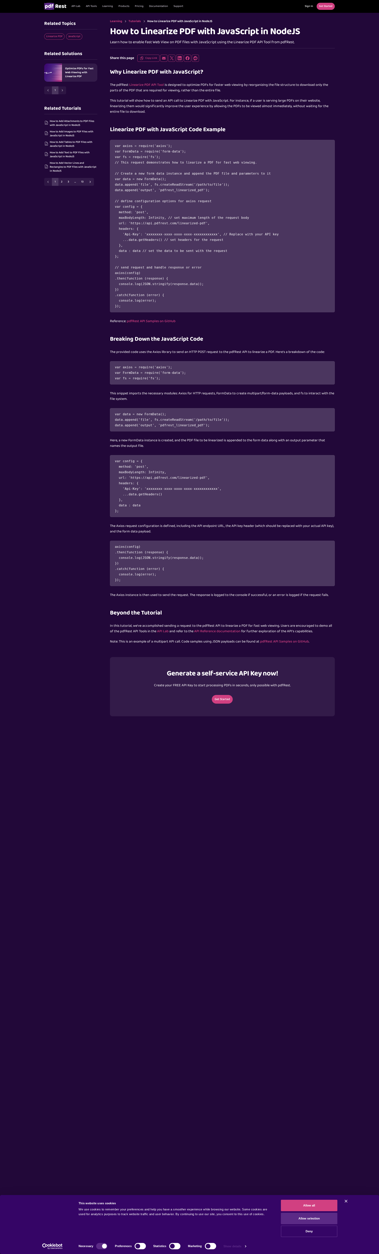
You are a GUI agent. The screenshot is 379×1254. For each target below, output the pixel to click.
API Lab (75, 6)
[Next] (62, 90)
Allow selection (309, 1218)
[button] (91, 6)
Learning (107, 6)
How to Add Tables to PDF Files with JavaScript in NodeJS (71, 144)
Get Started (222, 699)
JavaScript (74, 36)
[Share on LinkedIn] (179, 58)
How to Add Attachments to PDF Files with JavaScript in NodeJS (72, 123)
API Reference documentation (217, 631)
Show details (232, 1246)
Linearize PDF (54, 36)
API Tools (91, 6)
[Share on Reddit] (195, 58)
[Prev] (48, 90)
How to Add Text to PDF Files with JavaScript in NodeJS (70, 154)
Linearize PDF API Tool (146, 85)
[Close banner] (346, 1201)
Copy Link (151, 58)
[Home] (55, 6)
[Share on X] (171, 58)
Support (178, 6)
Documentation (158, 6)
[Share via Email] (163, 58)
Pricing (139, 6)
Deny (309, 1231)
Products (123, 6)
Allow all (309, 1205)
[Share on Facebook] (187, 58)
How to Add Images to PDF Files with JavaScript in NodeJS (71, 133)
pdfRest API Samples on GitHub (151, 321)
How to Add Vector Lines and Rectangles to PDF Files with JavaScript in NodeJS (73, 167)
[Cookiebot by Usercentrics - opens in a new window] (52, 1246)
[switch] (140, 1246)
